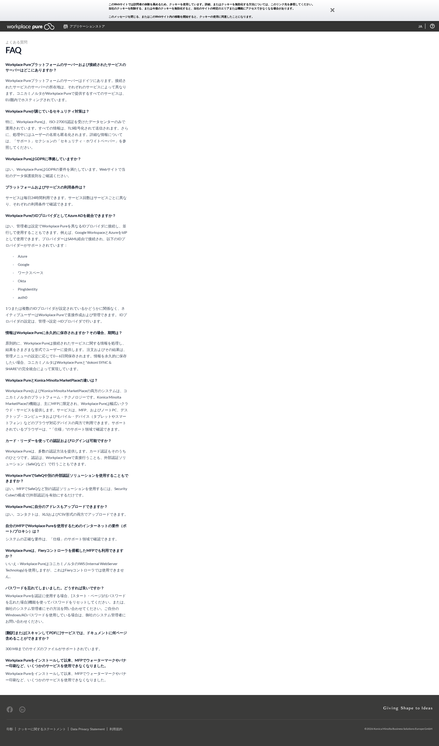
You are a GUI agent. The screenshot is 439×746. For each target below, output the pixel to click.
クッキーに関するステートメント (42, 729)
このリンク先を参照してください (291, 4)
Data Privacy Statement (88, 729)
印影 (10, 729)
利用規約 (116, 729)
